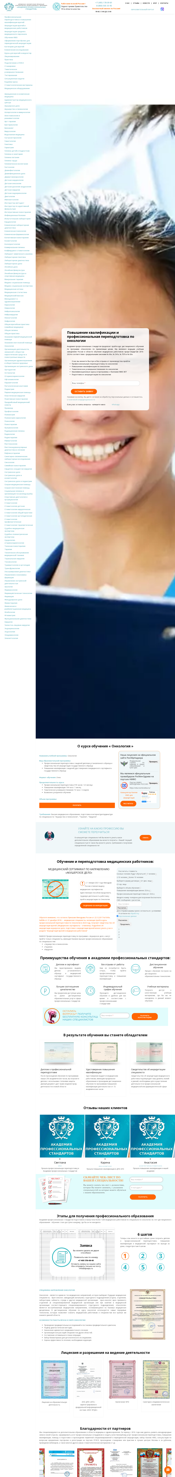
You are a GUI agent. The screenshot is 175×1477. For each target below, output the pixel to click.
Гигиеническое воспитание (16, 164)
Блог (155, 3)
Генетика (8, 144)
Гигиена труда (11, 160)
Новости (146, 3)
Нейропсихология (12, 311)
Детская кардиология (14, 180)
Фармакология (11, 590)
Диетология (10, 196)
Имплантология (11, 199)
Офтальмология (12, 379)
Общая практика (12, 333)
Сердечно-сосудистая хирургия (18, 469)
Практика (9, 59)
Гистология (9, 167)
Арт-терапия (10, 121)
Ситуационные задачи (14, 78)
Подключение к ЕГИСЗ (14, 63)
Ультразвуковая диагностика (17, 571)
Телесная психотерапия (15, 546)
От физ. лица (146, 881)
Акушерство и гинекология (16, 109)
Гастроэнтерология (13, 138)
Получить (77, 805)
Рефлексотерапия (12, 453)
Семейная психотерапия (15, 465)
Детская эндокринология (15, 193)
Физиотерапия (11, 603)
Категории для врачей (14, 46)
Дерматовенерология (14, 177)
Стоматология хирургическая (17, 509)
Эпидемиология (11, 635)
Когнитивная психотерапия (17, 237)
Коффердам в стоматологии (17, 250)
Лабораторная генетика (15, 257)
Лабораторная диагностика (17, 260)
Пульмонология (11, 428)
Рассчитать (128, 804)
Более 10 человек (136, 877)
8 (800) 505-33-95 (103, 5)
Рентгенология (11, 444)
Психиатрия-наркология (15, 418)
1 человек (151, 874)
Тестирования (11, 75)
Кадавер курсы (11, 82)
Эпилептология (11, 638)
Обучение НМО (11, 37)
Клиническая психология (15, 231)
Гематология (10, 141)
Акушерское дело (12, 106)
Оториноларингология (14, 376)
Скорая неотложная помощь (17, 488)
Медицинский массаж (14, 295)
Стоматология (11, 503)
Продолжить (125, 924)
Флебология (10, 612)
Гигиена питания (12, 157)
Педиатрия (9, 389)
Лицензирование (12, 56)
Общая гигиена (11, 330)
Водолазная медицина (14, 134)
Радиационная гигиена (15, 431)
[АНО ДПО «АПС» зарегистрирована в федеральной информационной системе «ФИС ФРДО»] (88, 1379)
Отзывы (136, 3)
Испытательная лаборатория (17, 219)
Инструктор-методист (14, 203)
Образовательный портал (142, 9)
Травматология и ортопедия (17, 565)
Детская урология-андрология (18, 187)
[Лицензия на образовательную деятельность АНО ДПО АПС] (54, 1379)
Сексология (9, 462)
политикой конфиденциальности (81, 399)
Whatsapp (116, 404)
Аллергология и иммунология (17, 112)
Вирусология (10, 131)
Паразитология (11, 382)
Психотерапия (11, 424)
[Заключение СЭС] (156, 1379)
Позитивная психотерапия (16, 399)
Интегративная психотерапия (18, 212)
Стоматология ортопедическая (18, 516)
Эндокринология (12, 628)
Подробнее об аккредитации (95, 906)
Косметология (11, 241)
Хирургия (8, 622)
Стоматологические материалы (18, 85)
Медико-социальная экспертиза (19, 286)
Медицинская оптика (14, 289)
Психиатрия (10, 414)
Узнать (145, 838)
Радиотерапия (11, 437)
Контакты (164, 3)
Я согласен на (129, 914)
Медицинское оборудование (17, 88)
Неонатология (11, 318)
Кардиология (10, 222)
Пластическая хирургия (15, 396)
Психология (10, 421)
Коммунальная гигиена (15, 247)
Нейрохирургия (11, 314)
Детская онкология (13, 183)
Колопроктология (12, 244)
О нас (127, 3)
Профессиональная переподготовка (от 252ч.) (136, 894)
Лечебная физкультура (15, 270)
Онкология (9, 346)
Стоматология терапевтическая (19, 525)
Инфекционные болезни (15, 215)
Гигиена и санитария (14, 154)
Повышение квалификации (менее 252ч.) (133, 890)
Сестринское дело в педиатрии (18, 481)
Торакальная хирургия (14, 558)
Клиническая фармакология (17, 234)
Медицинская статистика (16, 292)
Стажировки (10, 66)
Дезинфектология (12, 170)
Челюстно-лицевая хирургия (17, 625)
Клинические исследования (16, 50)
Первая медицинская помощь (18, 392)
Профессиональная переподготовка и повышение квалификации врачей (18, 19)
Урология (9, 587)
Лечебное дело (11, 267)
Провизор (9, 408)
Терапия (8, 549)
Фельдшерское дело (13, 600)
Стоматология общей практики (18, 513)
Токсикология (11, 562)
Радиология (10, 434)
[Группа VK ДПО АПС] (15, 646)
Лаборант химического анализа (18, 254)
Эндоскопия (10, 632)
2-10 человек (122, 877)
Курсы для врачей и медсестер (18, 53)
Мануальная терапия (14, 279)
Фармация (9, 596)
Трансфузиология (12, 568)
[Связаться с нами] (168, 1470)
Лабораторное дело (13, 263)
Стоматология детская (15, 506)
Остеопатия (10, 373)
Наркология (10, 305)
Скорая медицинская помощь (17, 484)
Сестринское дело (12, 472)
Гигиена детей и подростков (17, 151)
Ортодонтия (10, 370)
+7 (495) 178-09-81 (103, 2)
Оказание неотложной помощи (18, 342)
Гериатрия (9, 147)
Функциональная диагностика (18, 619)
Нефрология (10, 321)
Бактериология (11, 125)
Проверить (153, 762)
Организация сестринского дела (19, 366)
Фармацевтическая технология (18, 593)
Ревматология (11, 441)
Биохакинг (9, 128)
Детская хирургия (12, 190)
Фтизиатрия (10, 615)
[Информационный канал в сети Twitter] (19, 646)
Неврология (10, 308)
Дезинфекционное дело (15, 173)
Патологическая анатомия (16, 386)
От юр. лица (121, 884)
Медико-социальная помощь (17, 282)
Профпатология (11, 411)
